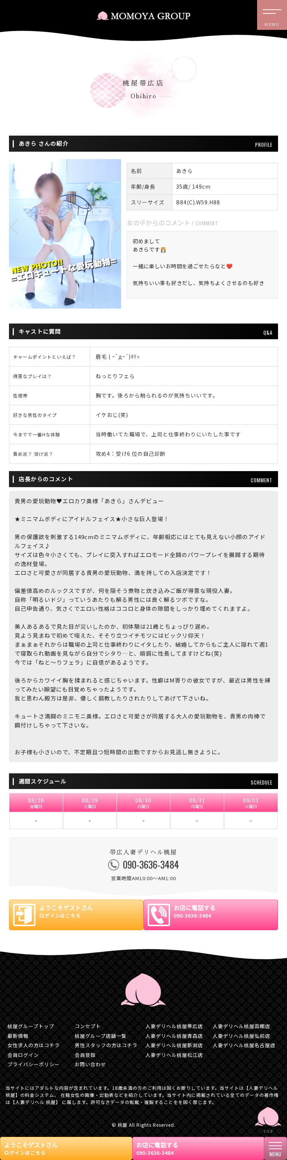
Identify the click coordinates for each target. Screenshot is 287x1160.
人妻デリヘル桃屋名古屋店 (244, 1045)
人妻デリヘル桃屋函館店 (241, 1026)
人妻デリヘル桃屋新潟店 (174, 1045)
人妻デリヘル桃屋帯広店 (174, 1026)
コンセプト (88, 1026)
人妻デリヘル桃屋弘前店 (241, 1035)
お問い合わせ (90, 1064)
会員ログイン (23, 1054)
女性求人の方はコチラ (33, 1045)
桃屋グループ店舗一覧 (101, 1035)
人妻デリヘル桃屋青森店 (174, 1035)
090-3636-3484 (145, 869)
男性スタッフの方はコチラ (106, 1045)
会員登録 (85, 1054)
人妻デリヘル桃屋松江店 (174, 1054)
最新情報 (17, 1035)
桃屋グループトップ (30, 1026)
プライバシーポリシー (33, 1064)
